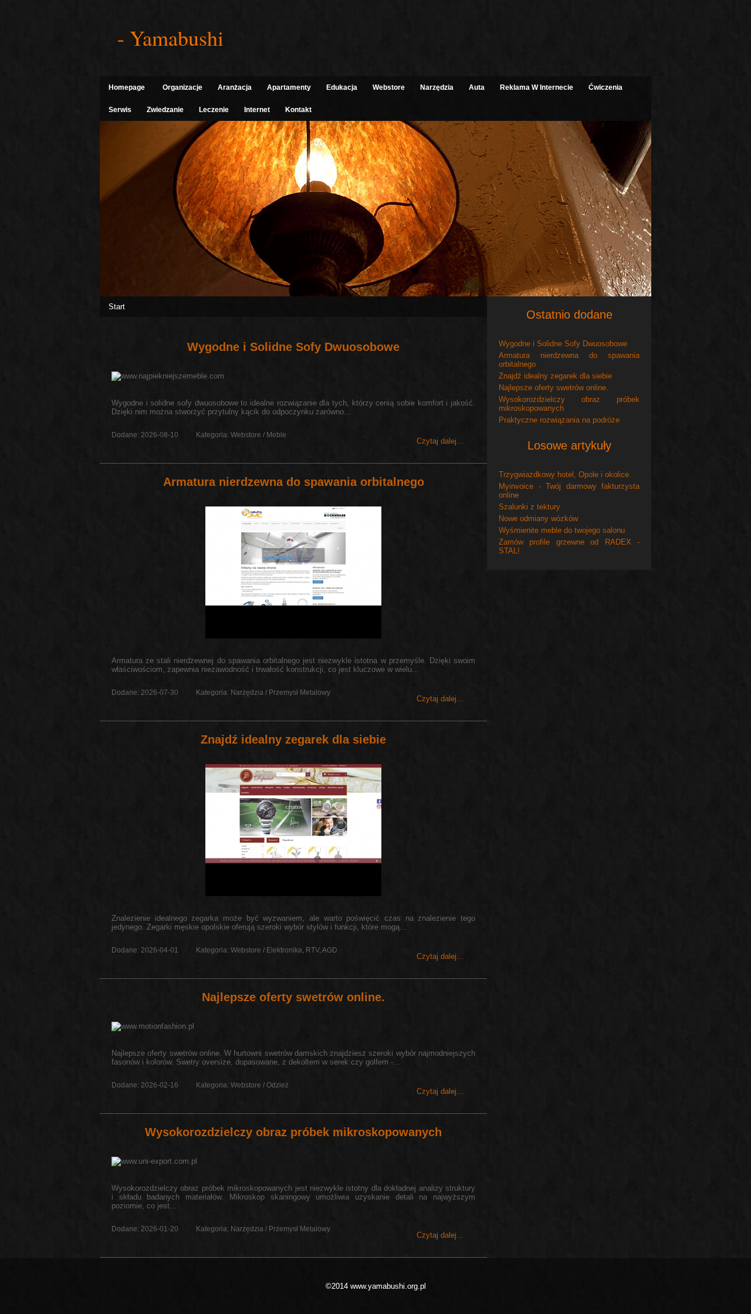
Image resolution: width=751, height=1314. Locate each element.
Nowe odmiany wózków (538, 518)
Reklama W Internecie (536, 87)
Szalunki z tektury (529, 506)
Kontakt (298, 110)
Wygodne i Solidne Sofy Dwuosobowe (293, 346)
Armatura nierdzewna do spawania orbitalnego (293, 481)
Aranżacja (235, 87)
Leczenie (214, 110)
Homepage (127, 87)
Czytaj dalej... (440, 441)
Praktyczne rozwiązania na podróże (559, 420)
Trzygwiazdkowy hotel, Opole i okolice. (565, 474)
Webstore (389, 87)
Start (117, 306)
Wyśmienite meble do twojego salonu (562, 530)
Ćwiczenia (605, 87)
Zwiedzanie (165, 110)
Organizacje (182, 87)
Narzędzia (437, 87)
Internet (257, 110)
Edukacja (341, 87)
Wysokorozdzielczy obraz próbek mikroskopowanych (293, 1132)
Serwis (120, 110)
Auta (477, 87)
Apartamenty (289, 87)
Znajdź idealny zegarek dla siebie (293, 739)
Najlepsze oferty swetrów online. (293, 997)
